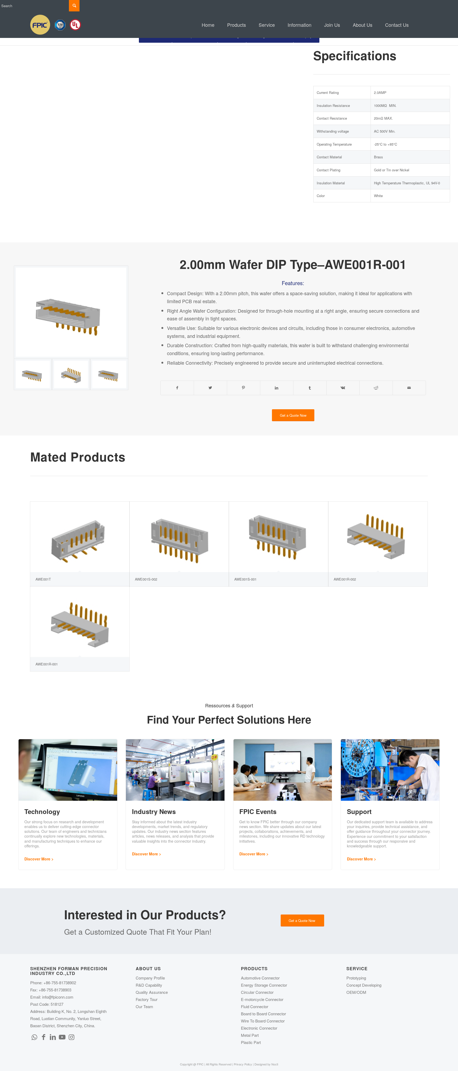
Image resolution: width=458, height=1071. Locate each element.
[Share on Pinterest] (243, 388)
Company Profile (150, 978)
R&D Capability (149, 985)
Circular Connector (257, 992)
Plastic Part (251, 1042)
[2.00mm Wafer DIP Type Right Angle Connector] (71, 374)
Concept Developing (363, 985)
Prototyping (356, 978)
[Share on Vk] (343, 388)
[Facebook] (43, 1036)
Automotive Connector (260, 978)
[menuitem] (208, 24)
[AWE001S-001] (278, 537)
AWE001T (43, 579)
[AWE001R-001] (79, 621)
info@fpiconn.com (57, 997)
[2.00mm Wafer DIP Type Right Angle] (71, 312)
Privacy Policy (243, 1064)
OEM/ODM (356, 992)
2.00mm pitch (234, 293)
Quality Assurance (152, 992)
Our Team (144, 1006)
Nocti (274, 1064)
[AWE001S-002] (179, 537)
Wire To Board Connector (263, 1021)
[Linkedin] (53, 1036)
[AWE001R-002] (378, 537)
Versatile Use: (181, 327)
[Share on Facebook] (177, 388)
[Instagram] (71, 1036)
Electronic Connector (259, 1028)
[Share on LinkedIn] (276, 388)
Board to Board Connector (263, 1013)
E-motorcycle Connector (262, 999)
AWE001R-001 (47, 664)
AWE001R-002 (345, 579)
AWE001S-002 (146, 579)
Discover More (37, 858)
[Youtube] (62, 1036)
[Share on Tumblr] (309, 388)
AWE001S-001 (245, 579)
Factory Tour (146, 999)
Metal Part (250, 1035)
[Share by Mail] (409, 388)
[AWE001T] (79, 537)
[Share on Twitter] (210, 388)
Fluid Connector (254, 1006)
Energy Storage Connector (264, 985)
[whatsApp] (34, 1036)
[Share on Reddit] (376, 388)
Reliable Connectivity (189, 362)
